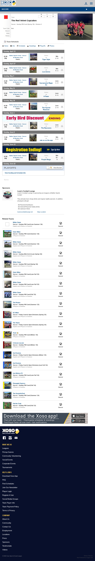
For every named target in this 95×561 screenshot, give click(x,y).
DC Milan (16, 313)
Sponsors (6, 542)
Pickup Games (8, 452)
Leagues (5, 448)
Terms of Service (88, 555)
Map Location (41, 212)
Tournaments (7, 467)
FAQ (4, 480)
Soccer (5, 9)
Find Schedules (8, 484)
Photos (52, 46)
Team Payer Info (8, 503)
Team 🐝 (16, 333)
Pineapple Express (19, 383)
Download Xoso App (10, 476)
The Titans (16, 323)
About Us (5, 519)
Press (4, 538)
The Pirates (16, 302)
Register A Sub (8, 495)
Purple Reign (46, 159)
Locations (6, 534)
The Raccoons (46, 128)
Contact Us (6, 527)
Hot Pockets (17, 353)
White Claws (17, 222)
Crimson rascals (18, 343)
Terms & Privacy (8, 510)
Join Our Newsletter (9, 487)
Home (6, 46)
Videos (5, 550)
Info (13, 46)
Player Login (7, 491)
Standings (32, 46)
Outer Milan (16, 232)
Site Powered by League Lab (85, 557)
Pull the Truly (17, 403)
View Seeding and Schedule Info (15, 173)
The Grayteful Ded (19, 393)
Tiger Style (46, 59)
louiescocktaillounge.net (25, 212)
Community (6, 523)
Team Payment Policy (10, 507)
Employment (7, 531)
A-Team (46, 96)
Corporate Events (9, 464)
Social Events (7, 460)
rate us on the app (46, 140)
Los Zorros (46, 72)
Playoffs (43, 46)
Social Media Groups (10, 499)
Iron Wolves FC (18, 373)
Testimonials (7, 546)
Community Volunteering (11, 456)
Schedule (22, 46)
